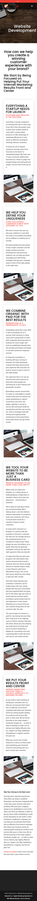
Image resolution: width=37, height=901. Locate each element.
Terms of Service (25, 898)
